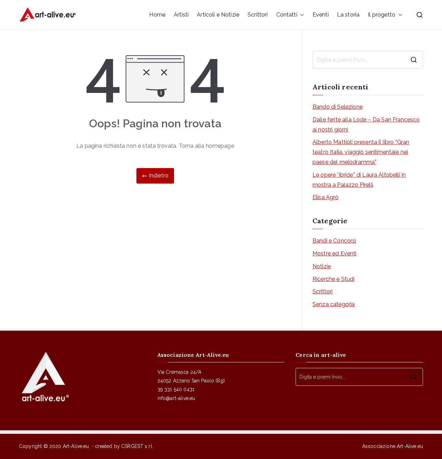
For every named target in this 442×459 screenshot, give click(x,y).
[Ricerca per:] (368, 59)
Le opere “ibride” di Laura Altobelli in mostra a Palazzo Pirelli (359, 180)
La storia (348, 14)
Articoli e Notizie (218, 14)
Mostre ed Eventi (335, 253)
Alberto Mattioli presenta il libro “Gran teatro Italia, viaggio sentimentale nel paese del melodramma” (361, 152)
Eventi (321, 14)
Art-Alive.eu (76, 446)
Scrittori (258, 14)
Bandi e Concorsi (334, 240)
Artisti (181, 14)
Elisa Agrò (326, 197)
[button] (300, 15)
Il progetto (381, 14)
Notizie (322, 266)
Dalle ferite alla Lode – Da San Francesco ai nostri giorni (366, 124)
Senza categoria (334, 304)
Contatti (286, 14)
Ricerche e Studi (334, 279)
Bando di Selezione (338, 107)
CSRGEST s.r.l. (137, 446)
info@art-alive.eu (176, 398)
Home (157, 14)
